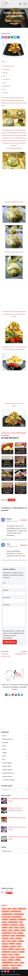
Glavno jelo (13, 922)
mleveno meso (20, 935)
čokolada (6, 968)
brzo (14, 908)
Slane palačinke (14, 23)
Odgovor (23, 520)
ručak (11, 949)
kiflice (16, 927)
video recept (7, 962)
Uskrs (12, 957)
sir (23, 949)
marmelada (6, 935)
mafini (14, 932)
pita (4, 941)
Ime (4, 583)
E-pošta (6, 590)
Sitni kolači (6, 951)
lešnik (23, 930)
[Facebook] (2, 971)
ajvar (4, 908)
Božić (9, 908)
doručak (13, 919)
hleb (21, 922)
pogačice (5, 943)
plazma (14, 941)
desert (5, 919)
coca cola (6, 911)
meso (12, 935)
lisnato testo (7, 933)
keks (10, 927)
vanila (4, 959)
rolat (19, 946)
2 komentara (17, 21)
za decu (12, 965)
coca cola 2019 (18, 914)
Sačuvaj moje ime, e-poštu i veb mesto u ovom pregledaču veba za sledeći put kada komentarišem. (13, 634)
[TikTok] (14, 971)
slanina (21, 951)
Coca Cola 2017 (15, 911)
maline (21, 933)
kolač (4, 930)
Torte (17, 954)
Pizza (8, 941)
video (18, 960)
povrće (19, 943)
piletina (18, 938)
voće (21, 962)
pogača (21, 941)
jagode (5, 927)
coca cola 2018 (7, 914)
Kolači (10, 930)
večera (10, 959)
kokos (22, 927)
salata (18, 949)
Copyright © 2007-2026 (6, 974)
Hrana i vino (14, 924)
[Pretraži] (20, 4)
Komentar (6, 605)
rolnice (5, 949)
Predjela (5, 946)
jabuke (21, 924)
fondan (4, 922)
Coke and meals (17, 916)
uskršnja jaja (20, 957)
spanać (5, 954)
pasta (12, 938)
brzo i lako (22, 908)
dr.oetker (22, 919)
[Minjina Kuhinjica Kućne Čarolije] (5, 4)
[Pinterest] (11, 971)
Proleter (13, 946)
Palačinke (11, 500)
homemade (5, 924)
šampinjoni (15, 968)
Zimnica (19, 965)
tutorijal (5, 957)
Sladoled (14, 951)
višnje (16, 962)
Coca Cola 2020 (6, 916)
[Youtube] (5, 971)
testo (10, 954)
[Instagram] (8, 971)
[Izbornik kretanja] (25, 4)
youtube (5, 965)
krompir (17, 930)
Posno (12, 943)
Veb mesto (6, 597)
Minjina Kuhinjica (16, 974)
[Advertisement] (14, 185)
